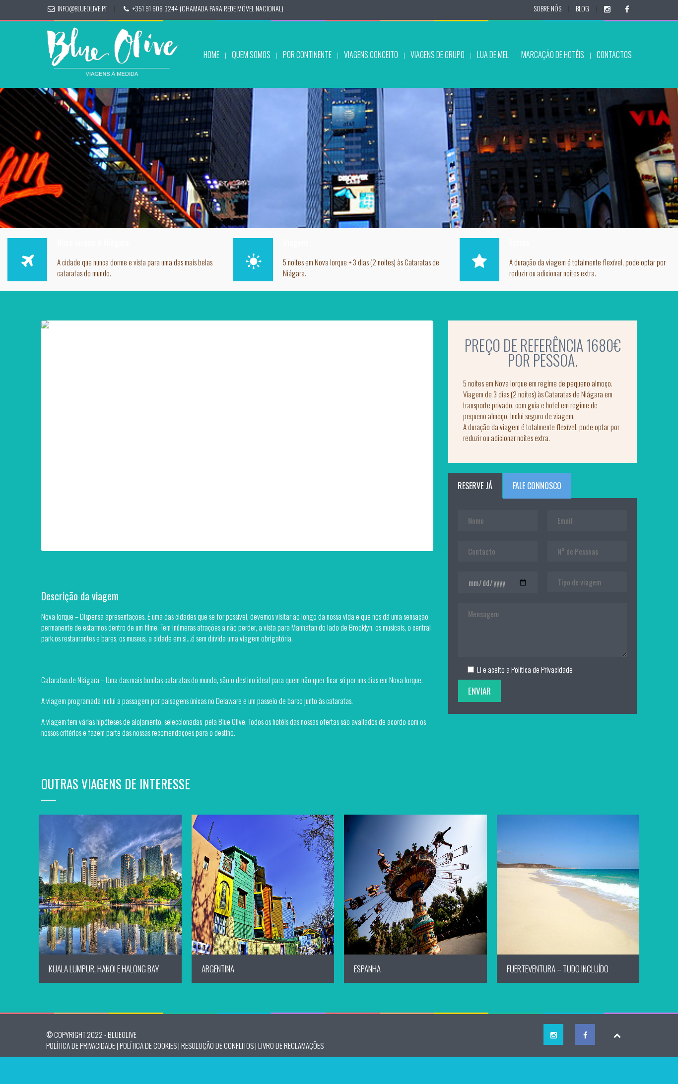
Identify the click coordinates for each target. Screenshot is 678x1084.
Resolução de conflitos (217, 1052)
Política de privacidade (80, 1052)
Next (448, 435)
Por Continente (307, 55)
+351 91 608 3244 (155, 8)
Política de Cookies (148, 1052)
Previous (26, 435)
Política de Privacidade (542, 669)
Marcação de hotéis (552, 55)
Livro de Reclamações (291, 1052)
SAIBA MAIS (110, 892)
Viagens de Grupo (437, 55)
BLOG (582, 8)
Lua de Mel (493, 55)
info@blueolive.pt (82, 8)
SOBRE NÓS (547, 8)
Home (211, 55)
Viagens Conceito (371, 55)
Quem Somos (251, 55)
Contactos (614, 55)
